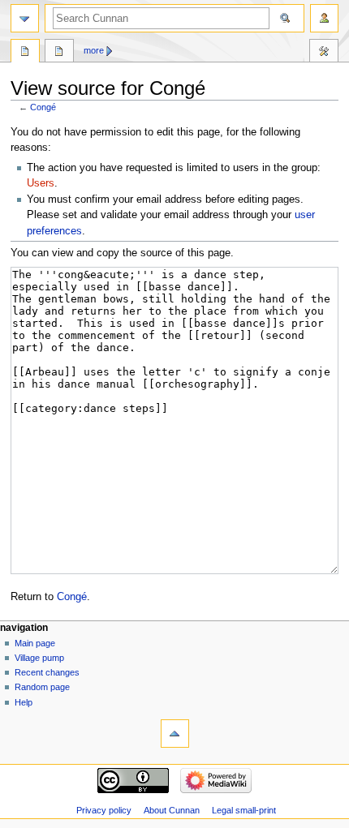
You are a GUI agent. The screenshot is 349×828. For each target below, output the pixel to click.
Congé (43, 107)
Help (23, 702)
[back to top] (175, 733)
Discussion (59, 53)
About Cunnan (172, 810)
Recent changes (47, 672)
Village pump (39, 658)
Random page (42, 687)
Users (40, 183)
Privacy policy (103, 810)
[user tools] (324, 18)
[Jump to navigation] (25, 18)
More (94, 50)
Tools (324, 53)
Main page (35, 643)
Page (25, 53)
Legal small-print (244, 810)
